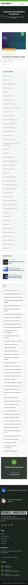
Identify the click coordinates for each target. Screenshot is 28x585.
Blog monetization (7, 88)
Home (2, 16)
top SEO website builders (10, 442)
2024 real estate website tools (12, 290)
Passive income (7, 173)
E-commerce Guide (8, 111)
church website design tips (11, 351)
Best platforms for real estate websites (12, 310)
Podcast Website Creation (9, 188)
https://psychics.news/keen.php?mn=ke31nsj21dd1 (11, 144)
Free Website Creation (8, 139)
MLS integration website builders (12, 376)
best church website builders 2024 (12, 305)
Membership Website (8, 157)
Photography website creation (10, 184)
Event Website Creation (9, 131)
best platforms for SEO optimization (13, 314)
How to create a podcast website (12, 372)
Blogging (5, 92)
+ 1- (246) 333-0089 (14, 474)
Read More (5, 64)
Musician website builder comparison (13, 382)
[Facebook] (5, 525)
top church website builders (11, 439)
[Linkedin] (12, 525)
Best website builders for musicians (13, 327)
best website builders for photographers (10, 331)
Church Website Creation (9, 103)
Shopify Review (7, 212)
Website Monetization (8, 240)
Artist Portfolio (6, 80)
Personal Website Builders (9, 177)
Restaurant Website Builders (10, 204)
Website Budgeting (8, 228)
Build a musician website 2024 (11, 344)
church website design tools (11, 354)
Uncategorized (7, 220)
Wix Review (6, 248)
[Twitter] (2, 525)
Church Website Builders (9, 100)
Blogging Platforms (7, 96)
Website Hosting (7, 236)
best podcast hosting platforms (12, 317)
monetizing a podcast (9, 379)
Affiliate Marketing (7, 76)
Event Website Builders (9, 127)
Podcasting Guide (7, 192)
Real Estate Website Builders (10, 200)
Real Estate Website (8, 196)
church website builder (10, 347)
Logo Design (6, 149)
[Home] (6, 4)
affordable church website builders (13, 297)
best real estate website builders (12, 324)
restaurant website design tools (12, 436)
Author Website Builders (9, 84)
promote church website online (12, 414)
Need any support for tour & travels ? (17, 490)
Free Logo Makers (7, 135)
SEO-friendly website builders (10, 208)
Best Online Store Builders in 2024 (14, 57)
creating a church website (10, 362)
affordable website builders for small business (14, 301)
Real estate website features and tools (12, 431)
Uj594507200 (6, 216)
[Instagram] (8, 525)
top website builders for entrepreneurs (10, 447)
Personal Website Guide (9, 181)
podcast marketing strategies (11, 404)
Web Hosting (6, 224)
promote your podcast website (12, 417)
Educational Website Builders (10, 119)
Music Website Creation (9, 169)
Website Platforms (7, 244)
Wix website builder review (10, 451)
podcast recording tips (10, 407)
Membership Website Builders (10, 161)
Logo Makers (6, 153)
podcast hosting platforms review (13, 401)
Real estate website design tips (12, 427)
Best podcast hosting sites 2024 (12, 320)
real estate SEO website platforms (12, 424)
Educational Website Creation (10, 123)
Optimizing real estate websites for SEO (13, 393)
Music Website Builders (9, 165)
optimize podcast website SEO (11, 389)
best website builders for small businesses (12, 337)
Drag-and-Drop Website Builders (11, 107)
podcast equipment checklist (11, 397)
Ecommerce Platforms (9, 49)
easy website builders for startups (13, 369)
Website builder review (9, 232)
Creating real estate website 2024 (12, 366)
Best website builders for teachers (13, 341)
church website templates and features (11, 358)
